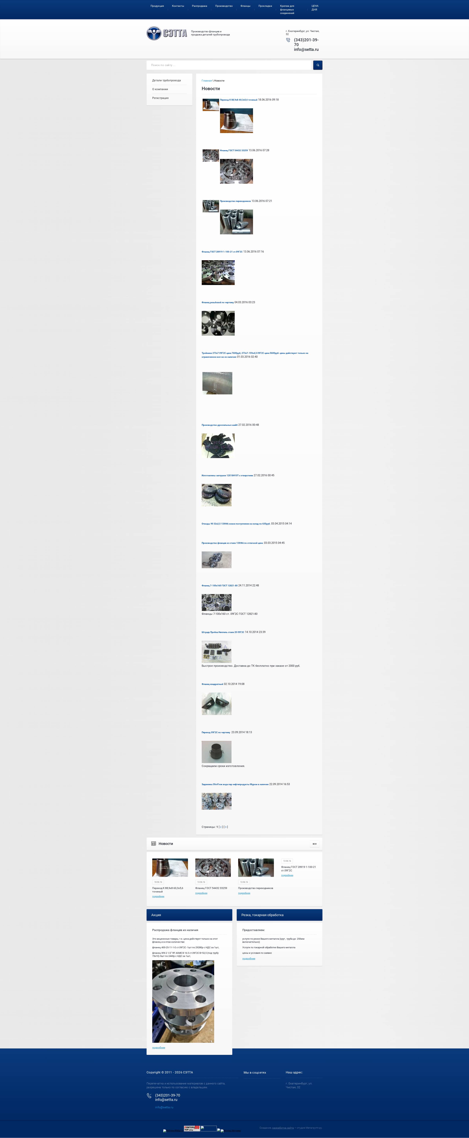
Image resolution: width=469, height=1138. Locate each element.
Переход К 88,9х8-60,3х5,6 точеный (238, 100)
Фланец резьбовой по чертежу (218, 302)
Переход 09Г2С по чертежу (216, 732)
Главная (207, 80)
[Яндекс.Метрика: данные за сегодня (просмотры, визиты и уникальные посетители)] (231, 1130)
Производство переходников (235, 201)
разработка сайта (283, 1127)
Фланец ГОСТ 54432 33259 (234, 150)
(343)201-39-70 (167, 1095)
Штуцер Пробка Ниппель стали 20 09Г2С (223, 632)
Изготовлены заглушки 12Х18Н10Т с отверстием (227, 475)
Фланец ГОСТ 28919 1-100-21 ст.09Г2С (222, 252)
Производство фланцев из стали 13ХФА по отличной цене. (232, 543)
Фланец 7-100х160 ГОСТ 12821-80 (220, 585)
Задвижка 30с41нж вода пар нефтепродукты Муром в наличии (235, 784)
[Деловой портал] (219, 1130)
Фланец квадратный (212, 684)
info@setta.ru (306, 49)
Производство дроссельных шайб (220, 425)
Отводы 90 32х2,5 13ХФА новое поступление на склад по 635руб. (236, 523)
